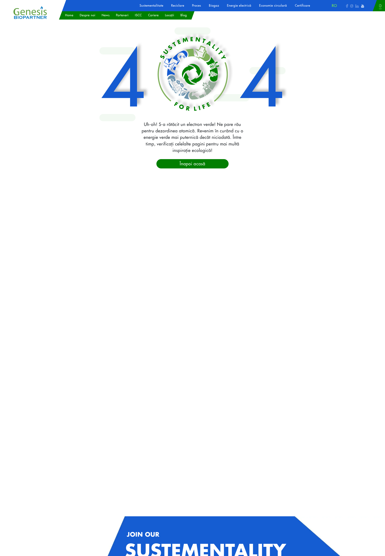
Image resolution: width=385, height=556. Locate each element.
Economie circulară (273, 5)
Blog (183, 15)
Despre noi (87, 15)
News (106, 15)
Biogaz (214, 5)
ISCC (138, 15)
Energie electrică (239, 5)
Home (69, 15)
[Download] (380, 6)
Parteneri (122, 15)
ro (334, 6)
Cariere (153, 15)
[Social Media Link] (347, 6)
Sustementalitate (151, 5)
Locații (169, 15)
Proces (196, 5)
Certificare (302, 5)
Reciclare (177, 5)
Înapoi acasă (192, 164)
